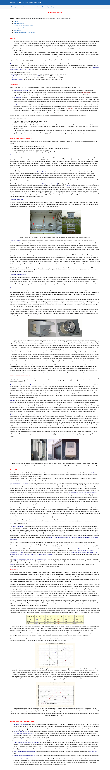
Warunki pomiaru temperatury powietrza (23, 27)
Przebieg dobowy (18, 28)
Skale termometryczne (19, 23)
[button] (15, 6)
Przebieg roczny (17, 30)
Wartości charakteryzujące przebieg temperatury (25, 32)
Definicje (16, 21)
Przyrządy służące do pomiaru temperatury (24, 25)
